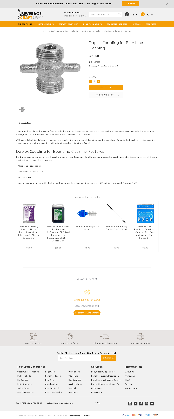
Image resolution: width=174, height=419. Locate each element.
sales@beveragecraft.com (60, 403)
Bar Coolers (22, 380)
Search (119, 14)
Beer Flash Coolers (25, 392)
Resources (151, 24)
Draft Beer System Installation (105, 376)
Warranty (129, 384)
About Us (129, 372)
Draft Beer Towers (53, 376)
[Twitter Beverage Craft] (136, 403)
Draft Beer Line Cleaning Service (106, 380)
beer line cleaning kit (76, 183)
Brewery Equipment (68, 24)
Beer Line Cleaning (53, 392)
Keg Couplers (74, 380)
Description (25, 123)
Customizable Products (28, 372)
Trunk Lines (73, 388)
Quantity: (92, 77)
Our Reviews (131, 388)
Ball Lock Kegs (24, 376)
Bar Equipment (25, 24)
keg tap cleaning (65, 140)
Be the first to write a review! (87, 313)
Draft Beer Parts (45, 24)
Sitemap (87, 415)
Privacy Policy (74, 415)
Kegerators (50, 372)
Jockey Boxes (23, 388)
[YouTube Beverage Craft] (152, 403)
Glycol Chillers (51, 384)
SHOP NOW (131, 4)
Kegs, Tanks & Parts (92, 24)
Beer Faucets (74, 372)
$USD (98, 402)
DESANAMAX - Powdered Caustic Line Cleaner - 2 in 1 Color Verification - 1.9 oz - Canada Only (145, 232)
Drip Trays (49, 380)
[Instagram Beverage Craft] (130, 403)
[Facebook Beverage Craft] (141, 403)
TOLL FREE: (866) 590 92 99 (29, 403)
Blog (127, 380)
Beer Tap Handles (53, 388)
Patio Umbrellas (24, 384)
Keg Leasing (96, 392)
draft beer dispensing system (35, 131)
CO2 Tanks (73, 376)
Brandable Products (117, 24)
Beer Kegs (73, 392)
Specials (136, 24)
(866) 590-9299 (72, 13)
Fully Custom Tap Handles (103, 372)
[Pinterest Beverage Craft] (146, 403)
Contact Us (130, 376)
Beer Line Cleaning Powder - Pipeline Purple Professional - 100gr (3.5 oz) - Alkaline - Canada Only (29, 232)
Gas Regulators (75, 384)
